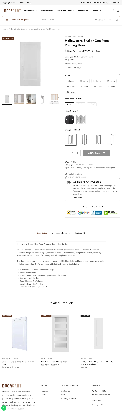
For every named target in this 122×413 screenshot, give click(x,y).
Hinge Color (73, 111)
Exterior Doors (47, 10)
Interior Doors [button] (29, 10)
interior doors (76, 167)
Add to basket (94, 153)
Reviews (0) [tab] (80, 233)
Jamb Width (73, 98)
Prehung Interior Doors (17, 29)
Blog (28, 3)
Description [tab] (42, 233)
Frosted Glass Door (48, 358)
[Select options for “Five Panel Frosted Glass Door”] (56, 351)
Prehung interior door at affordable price (98, 167)
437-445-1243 (114, 2)
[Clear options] (119, 75)
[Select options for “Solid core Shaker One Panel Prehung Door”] (16, 351)
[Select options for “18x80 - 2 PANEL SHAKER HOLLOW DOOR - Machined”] (95, 351)
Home (4, 29)
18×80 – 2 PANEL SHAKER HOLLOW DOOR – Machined (97, 363)
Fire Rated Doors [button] (64, 10)
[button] (70, 81)
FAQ (21, 3)
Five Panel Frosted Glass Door (54, 361)
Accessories (83, 10)
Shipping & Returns (9, 3)
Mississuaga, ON (97, 2)
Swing (72, 129)
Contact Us (96, 10)
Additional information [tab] (61, 233)
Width (67, 75)
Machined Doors (86, 358)
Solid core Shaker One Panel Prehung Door (18, 363)
